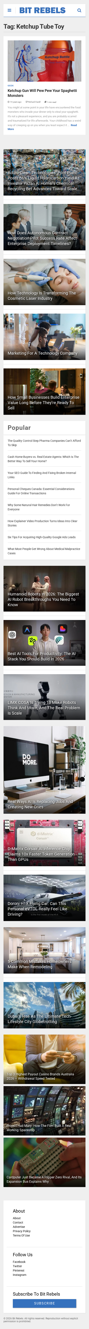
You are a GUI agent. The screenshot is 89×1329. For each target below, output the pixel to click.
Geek (11, 85)
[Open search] (81, 8)
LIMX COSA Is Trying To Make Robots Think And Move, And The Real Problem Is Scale (44, 708)
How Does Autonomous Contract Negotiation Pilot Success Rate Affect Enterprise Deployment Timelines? (42, 238)
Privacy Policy (22, 1231)
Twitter (17, 1266)
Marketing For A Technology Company (42, 353)
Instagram (19, 1274)
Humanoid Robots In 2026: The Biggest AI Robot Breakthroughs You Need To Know (43, 599)
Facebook (19, 1261)
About (17, 1218)
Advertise (19, 1226)
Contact (18, 1222)
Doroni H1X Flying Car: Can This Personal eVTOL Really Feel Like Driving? (37, 909)
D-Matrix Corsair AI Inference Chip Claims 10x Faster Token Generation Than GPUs (41, 854)
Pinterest (18, 1270)
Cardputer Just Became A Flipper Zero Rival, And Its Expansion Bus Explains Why (44, 1179)
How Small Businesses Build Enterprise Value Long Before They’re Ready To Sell (43, 402)
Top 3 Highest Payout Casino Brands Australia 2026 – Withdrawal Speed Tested (40, 1076)
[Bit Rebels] (40, 14)
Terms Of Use (21, 1235)
